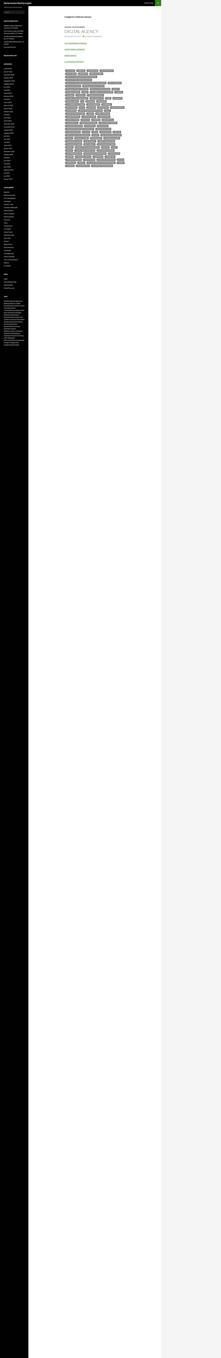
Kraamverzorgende (88, 123)
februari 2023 (8, 105)
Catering (70, 95)
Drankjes (90, 101)
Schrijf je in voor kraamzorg (87, 147)
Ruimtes (70, 147)
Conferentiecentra (95, 95)
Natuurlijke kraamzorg (111, 135)
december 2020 (9, 151)
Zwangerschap (83, 166)
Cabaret (119, 92)
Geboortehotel (117, 107)
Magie (95, 132)
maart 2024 (8, 93)
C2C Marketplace (9, 198)
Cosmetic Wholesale (10, 207)
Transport (110, 156)
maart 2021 (8, 145)
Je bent (90, 113)
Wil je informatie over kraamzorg (101, 163)
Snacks (69, 150)
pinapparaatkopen (74, 141)
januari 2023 (8, 108)
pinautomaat (90, 141)
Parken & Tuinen (82, 138)
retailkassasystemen (106, 144)
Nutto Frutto (8, 232)
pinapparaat (96, 138)
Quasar (67, 27)
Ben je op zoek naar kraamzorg (79, 80)
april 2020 (7, 167)
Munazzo (7, 220)
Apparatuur (92, 70)
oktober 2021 (8, 130)
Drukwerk (102, 101)
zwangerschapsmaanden (102, 166)
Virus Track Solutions (11, 260)
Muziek (95, 135)
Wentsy (6, 263)
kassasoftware (89, 117)
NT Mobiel (7, 229)
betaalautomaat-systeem (94, 86)
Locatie (86, 132)
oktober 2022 (8, 112)
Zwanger (70, 166)
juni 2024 (7, 87)
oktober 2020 (8, 154)
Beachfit (6, 192)
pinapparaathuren (112, 138)
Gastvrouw (103, 107)
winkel (121, 163)
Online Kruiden (9, 235)
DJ (82, 101)
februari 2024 (8, 96)
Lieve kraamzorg (73, 132)
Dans (108, 98)
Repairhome (8, 244)
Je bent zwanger (103, 113)
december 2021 (9, 124)
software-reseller (74, 153)
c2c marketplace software (75, 43)
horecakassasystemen (75, 113)
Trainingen (98, 156)
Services (105, 147)
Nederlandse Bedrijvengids (18, 3)
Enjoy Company (9, 214)
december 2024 (9, 75)
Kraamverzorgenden (108, 123)
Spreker (70, 156)
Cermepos (7, 201)
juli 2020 (7, 158)
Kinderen (96, 120)
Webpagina (71, 163)
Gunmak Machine (10, 47)
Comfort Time (8, 204)
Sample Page (148, 3)
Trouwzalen (89, 159)
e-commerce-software (75, 104)
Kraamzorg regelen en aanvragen (80, 129)
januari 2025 (8, 72)
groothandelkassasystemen (90, 110)
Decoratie (118, 98)
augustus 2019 (9, 170)
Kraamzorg (103, 126)
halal (107, 110)
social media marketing (74, 49)
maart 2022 (8, 121)
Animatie (81, 70)
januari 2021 (8, 148)
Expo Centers (72, 107)
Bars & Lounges (96, 74)
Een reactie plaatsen (93, 36)
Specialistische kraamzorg (95, 153)
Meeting (117, 132)
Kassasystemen (9, 217)
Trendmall (7, 250)
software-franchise (106, 150)
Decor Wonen (8, 211)
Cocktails (81, 95)
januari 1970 (8, 179)
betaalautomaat (73, 86)
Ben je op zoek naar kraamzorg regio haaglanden (86, 83)
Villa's (120, 159)
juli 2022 (7, 115)
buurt (85, 92)
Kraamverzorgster (74, 126)
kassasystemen (72, 120)
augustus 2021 (9, 133)
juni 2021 (7, 139)
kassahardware (73, 117)
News (6, 223)
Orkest (69, 138)
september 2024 (9, 81)
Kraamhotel (108, 120)
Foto (82, 107)
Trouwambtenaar (74, 159)
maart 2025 (8, 69)
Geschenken (71, 110)
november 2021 (9, 127)
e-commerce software (74, 61)
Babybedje (83, 74)
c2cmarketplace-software (101, 92)
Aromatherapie (107, 70)
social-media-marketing (85, 150)
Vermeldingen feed (10, 282)
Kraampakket (72, 123)
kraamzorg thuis (103, 129)
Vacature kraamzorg (106, 159)
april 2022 (7, 118)
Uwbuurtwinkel (9, 257)
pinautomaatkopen (106, 141)
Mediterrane (105, 132)
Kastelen (85, 120)
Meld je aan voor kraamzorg (78, 135)
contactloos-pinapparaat (77, 98)
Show (114, 147)
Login (6, 279)
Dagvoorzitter (97, 98)
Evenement (107, 104)
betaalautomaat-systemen (77, 89)
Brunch (116, 89)
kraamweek (90, 126)
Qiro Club (7, 238)
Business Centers (73, 92)
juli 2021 (7, 136)
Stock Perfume (9, 247)
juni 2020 (7, 161)
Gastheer (91, 107)
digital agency (81, 31)
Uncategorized (78, 27)
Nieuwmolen (8, 226)
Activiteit (70, 70)
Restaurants (90, 144)
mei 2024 (7, 90)
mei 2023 (7, 99)
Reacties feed (8, 285)
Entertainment (93, 104)
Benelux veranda (9, 195)
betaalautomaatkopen (100, 89)
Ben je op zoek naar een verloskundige (81, 77)
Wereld (81, 163)
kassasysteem (104, 117)
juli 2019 (7, 173)
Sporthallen (114, 153)
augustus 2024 (9, 84)
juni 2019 (7, 176)
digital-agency (72, 101)
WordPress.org (9, 288)
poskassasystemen (74, 144)
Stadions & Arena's (83, 156)
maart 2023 (8, 102)
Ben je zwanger (115, 83)
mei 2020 (7, 164)
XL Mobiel (7, 266)
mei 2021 (7, 142)
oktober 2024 (8, 78)
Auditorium (71, 74)
